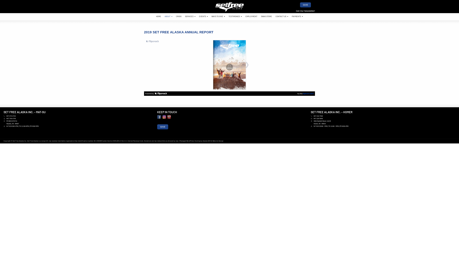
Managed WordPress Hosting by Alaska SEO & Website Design (201, 141)
